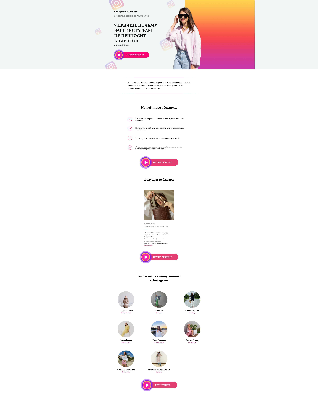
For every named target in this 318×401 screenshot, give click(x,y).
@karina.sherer (125, 342)
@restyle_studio (148, 245)
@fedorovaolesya (126, 313)
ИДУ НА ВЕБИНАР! (162, 162)
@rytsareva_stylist (159, 342)
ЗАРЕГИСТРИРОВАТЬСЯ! (135, 55)
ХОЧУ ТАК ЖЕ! (162, 384)
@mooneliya (192, 342)
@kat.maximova (126, 372)
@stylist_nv (159, 372)
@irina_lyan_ (159, 313)
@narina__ (192, 313)
